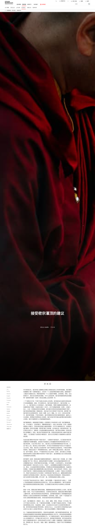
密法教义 (24, 7)
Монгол (8, 415)
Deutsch (9, 393)
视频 (81, 1)
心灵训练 (18, 7)
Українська (9, 424)
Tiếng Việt (9, 426)
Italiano (8, 409)
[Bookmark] (50, 384)
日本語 (8, 411)
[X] (47, 384)
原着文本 (29, 7)
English (8, 396)
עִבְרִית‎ (8, 402)
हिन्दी (7, 404)
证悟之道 (12, 7)
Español (8, 398)
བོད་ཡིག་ (8, 391)
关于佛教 (7, 7)
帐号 (88, 1)
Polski (8, 417)
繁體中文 (9, 428)
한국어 (8, 413)
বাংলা (7, 389)
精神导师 (35, 7)
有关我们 (36, 4)
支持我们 (43, 4)
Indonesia (9, 406)
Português (9, 420)
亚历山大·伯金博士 (44, 327)
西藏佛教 (24, 4)
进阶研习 (29, 4)
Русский (9, 422)
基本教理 (19, 4)
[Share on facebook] (45, 384)
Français (9, 400)
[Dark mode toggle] (56, 1)
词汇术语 (74, 1)
